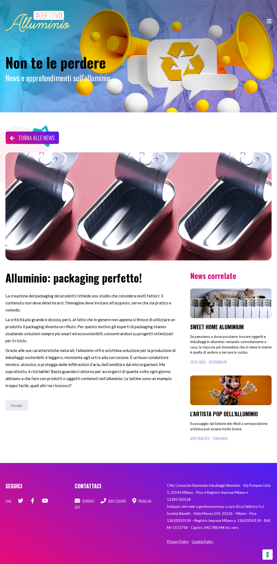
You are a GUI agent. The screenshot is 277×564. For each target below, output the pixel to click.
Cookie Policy (202, 541)
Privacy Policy (178, 541)
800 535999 (116, 501)
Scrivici (87, 501)
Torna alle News (36, 138)
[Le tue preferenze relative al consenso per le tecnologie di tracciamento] (267, 554)
